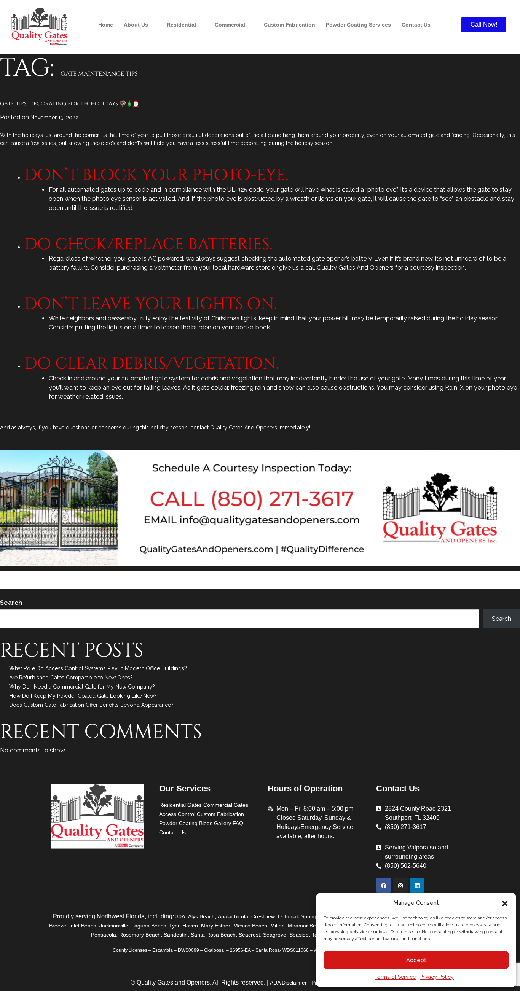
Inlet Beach (82, 926)
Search (11, 602)
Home (105, 25)
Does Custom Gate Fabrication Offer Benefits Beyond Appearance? (91, 705)
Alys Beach (201, 916)
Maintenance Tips (76, 576)
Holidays (187, 585)
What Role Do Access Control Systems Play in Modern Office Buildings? (98, 668)
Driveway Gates (381, 576)
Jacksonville (113, 926)
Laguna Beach (148, 926)
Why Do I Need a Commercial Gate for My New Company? (82, 687)
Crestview (263, 916)
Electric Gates (420, 576)
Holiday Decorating (149, 585)
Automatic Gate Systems (217, 576)
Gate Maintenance (484, 576)
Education (40, 576)
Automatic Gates (270, 576)
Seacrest (249, 935)
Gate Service (91, 585)
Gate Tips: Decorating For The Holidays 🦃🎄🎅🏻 (69, 103)
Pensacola (103, 935)
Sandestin (176, 935)
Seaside (299, 935)
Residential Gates (180, 805)
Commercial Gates (225, 805)
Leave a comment (255, 585)
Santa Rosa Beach (213, 935)
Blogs (205, 823)
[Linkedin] (417, 885)
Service (109, 576)
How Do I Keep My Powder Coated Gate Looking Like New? (83, 696)
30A (180, 916)
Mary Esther (215, 926)
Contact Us (416, 25)
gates (116, 585)
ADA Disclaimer (288, 983)
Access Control (177, 814)
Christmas (305, 576)
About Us (136, 25)
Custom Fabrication (289, 25)
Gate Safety (59, 585)
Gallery (222, 823)
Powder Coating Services (358, 25)
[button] (505, 903)
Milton (277, 926)
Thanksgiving (216, 585)
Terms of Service (395, 977)
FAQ (238, 823)
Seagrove (274, 935)
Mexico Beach (250, 926)
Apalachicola (233, 916)
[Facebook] (383, 885)
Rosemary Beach (140, 935)
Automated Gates (163, 576)
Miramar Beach (306, 926)
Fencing (449, 576)
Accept (416, 960)
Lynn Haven (183, 926)
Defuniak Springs (298, 916)
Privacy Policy (437, 977)
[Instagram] (400, 885)
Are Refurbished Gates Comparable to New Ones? (71, 677)
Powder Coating (178, 823)
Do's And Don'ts (339, 576)
